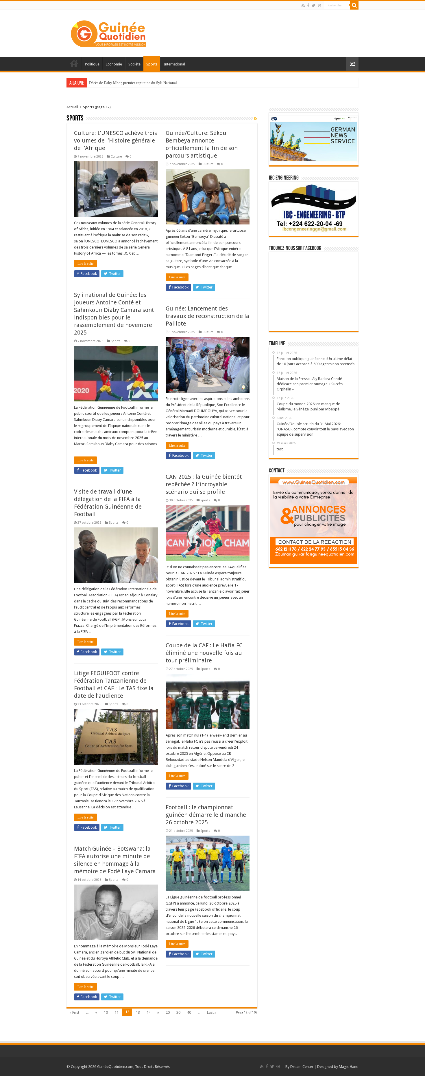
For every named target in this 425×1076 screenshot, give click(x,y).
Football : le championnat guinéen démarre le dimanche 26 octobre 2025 (206, 815)
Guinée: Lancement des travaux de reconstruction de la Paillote (207, 316)
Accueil (74, 63)
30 (178, 1012)
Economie (114, 64)
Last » (211, 1012)
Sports (151, 64)
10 (106, 1012)
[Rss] (303, 5)
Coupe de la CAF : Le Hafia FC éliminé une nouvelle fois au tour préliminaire (204, 653)
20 (168, 1012)
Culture (116, 156)
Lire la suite (85, 264)
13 (138, 1012)
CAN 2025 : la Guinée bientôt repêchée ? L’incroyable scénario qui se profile (204, 484)
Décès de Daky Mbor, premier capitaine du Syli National (133, 83)
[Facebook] (308, 5)
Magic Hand (349, 1066)
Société (134, 64)
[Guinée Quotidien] (108, 32)
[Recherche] (354, 5)
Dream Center (301, 1066)
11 (116, 1012)
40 (189, 1012)
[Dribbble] (319, 5)
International (174, 64)
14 (149, 1012)
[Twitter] (313, 5)
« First (74, 1012)
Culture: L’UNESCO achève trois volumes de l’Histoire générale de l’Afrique (115, 140)
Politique (92, 64)
